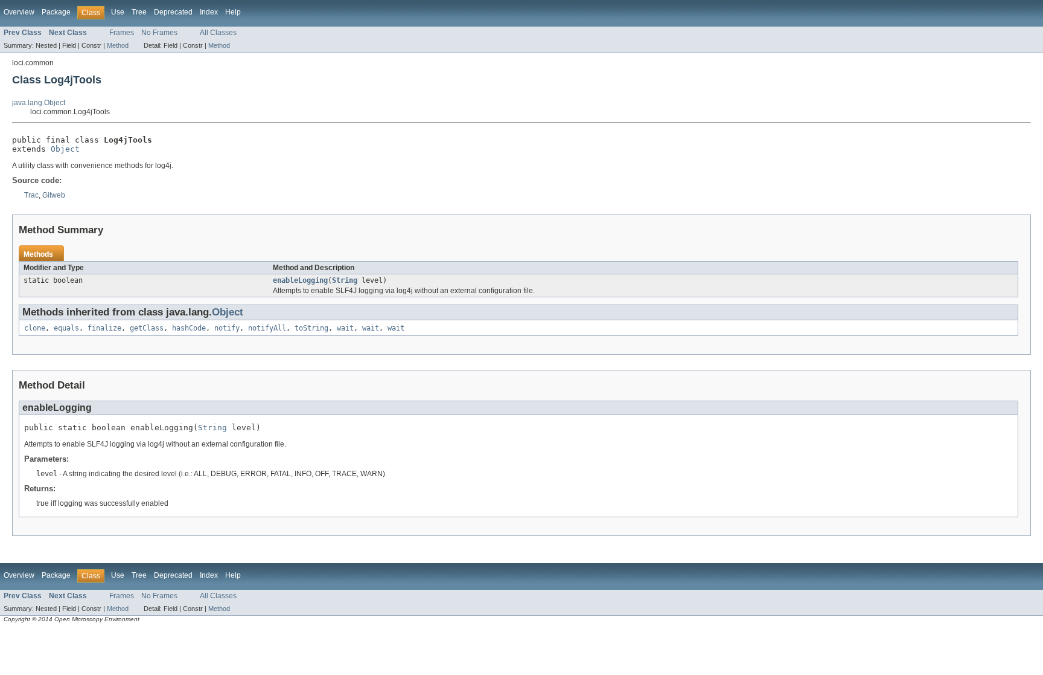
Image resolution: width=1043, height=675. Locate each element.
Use (117, 12)
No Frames (159, 32)
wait (345, 328)
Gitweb (53, 195)
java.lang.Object (38, 103)
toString (311, 328)
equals (66, 328)
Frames (121, 32)
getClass (147, 328)
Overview (19, 12)
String (344, 280)
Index (209, 12)
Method (118, 45)
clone (34, 328)
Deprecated (173, 12)
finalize (104, 328)
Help (233, 12)
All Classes (218, 32)
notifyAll (267, 328)
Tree (139, 12)
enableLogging (300, 280)
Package (56, 12)
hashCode (189, 328)
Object (65, 148)
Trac (31, 195)
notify (227, 328)
